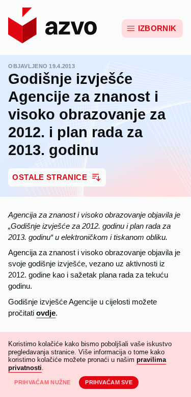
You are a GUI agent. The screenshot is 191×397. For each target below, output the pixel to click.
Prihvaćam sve (108, 382)
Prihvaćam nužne (42, 382)
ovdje (46, 313)
